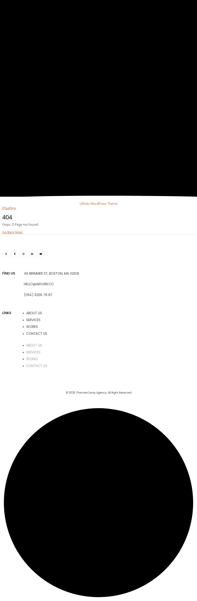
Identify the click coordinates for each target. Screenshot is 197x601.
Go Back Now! (12, 232)
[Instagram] (23, 254)
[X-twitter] (6, 254)
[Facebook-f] (15, 254)
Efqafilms (9, 208)
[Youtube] (41, 254)
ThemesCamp (86, 393)
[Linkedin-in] (32, 254)
